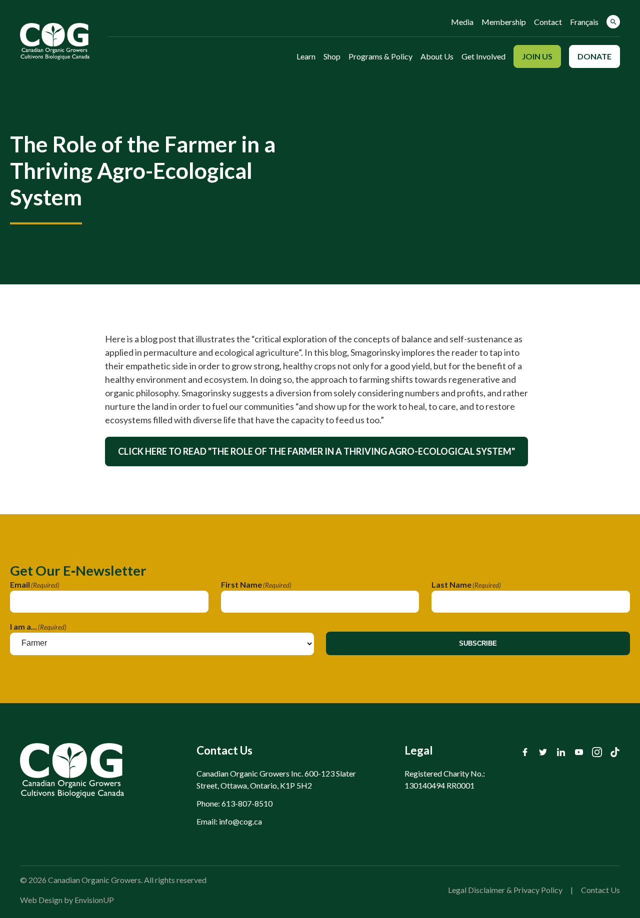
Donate (595, 56)
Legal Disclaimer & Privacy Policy (505, 890)
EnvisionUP (94, 900)
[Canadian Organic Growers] (55, 41)
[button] (613, 21)
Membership (504, 21)
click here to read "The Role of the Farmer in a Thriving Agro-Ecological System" (316, 451)
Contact (548, 21)
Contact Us (600, 890)
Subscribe (478, 643)
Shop (332, 56)
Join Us (537, 56)
